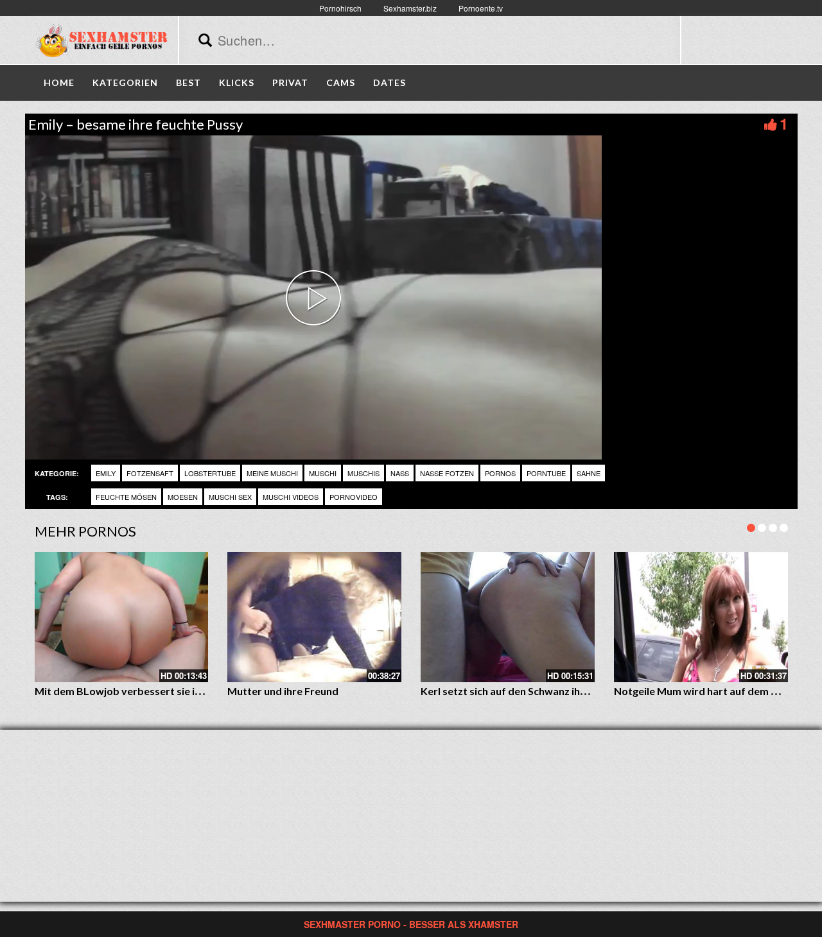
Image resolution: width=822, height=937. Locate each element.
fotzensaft (150, 473)
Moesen (183, 497)
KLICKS (236, 82)
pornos (500, 473)
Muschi (323, 473)
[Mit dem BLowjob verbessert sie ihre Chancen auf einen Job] (122, 617)
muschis (363, 473)
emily (106, 473)
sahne (588, 473)
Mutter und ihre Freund (282, 691)
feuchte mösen (126, 497)
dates (389, 82)
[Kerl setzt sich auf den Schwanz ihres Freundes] (508, 617)
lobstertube (210, 473)
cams (340, 82)
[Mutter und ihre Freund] (314, 617)
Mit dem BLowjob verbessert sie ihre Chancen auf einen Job (177, 691)
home (59, 82)
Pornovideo (353, 497)
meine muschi (272, 473)
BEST (188, 82)
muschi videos (291, 497)
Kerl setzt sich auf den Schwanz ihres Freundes (531, 691)
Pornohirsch (340, 8)
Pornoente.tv (481, 8)
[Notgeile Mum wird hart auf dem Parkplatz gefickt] (701, 617)
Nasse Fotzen (447, 473)
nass (399, 473)
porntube (546, 473)
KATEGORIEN (125, 82)
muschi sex (230, 497)
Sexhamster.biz (410, 8)
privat (290, 82)
